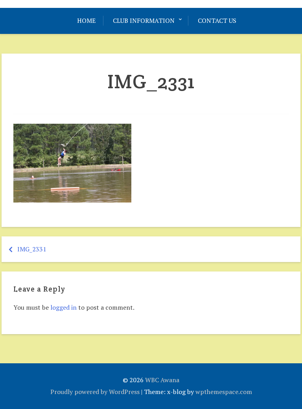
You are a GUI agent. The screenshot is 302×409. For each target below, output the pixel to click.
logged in (63, 307)
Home (86, 20)
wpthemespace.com (223, 391)
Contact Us (217, 20)
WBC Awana (162, 380)
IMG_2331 (31, 249)
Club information (144, 20)
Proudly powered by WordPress (95, 391)
